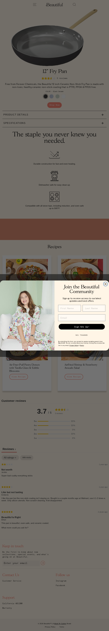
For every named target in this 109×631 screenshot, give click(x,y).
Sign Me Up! (81, 326)
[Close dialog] (105, 284)
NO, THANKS (82, 335)
